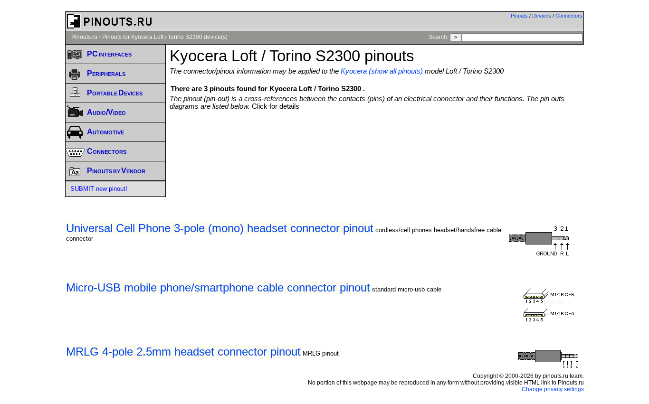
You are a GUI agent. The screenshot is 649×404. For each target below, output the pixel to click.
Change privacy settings (553, 389)
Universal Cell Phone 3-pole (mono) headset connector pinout (219, 228)
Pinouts (519, 16)
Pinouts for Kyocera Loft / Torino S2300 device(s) (165, 37)
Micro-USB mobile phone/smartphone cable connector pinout (218, 287)
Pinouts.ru (84, 37)
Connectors (568, 16)
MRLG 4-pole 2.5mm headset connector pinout (183, 351)
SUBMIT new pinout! (98, 188)
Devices (541, 16)
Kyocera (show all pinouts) (382, 71)
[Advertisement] (377, 136)
